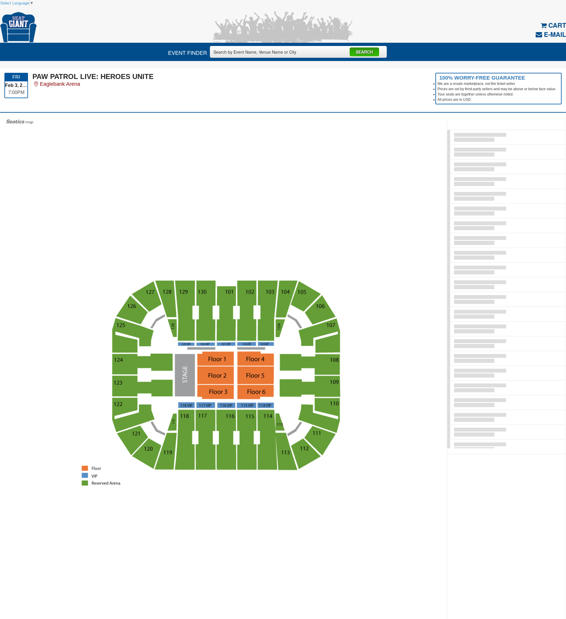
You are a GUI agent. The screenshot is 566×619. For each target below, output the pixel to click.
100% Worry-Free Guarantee (482, 78)
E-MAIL (554, 34)
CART (556, 25)
